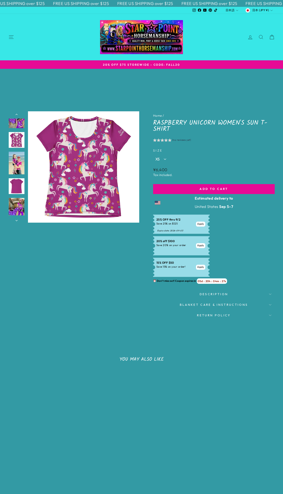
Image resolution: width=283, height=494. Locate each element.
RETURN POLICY (214, 315)
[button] (172, 140)
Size (157, 150)
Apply (200, 223)
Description (214, 294)
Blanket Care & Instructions (214, 305)
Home (157, 116)
